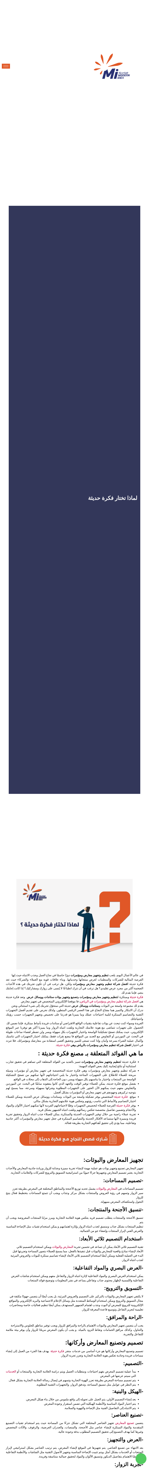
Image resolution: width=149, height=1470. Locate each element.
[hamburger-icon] (6, 66)
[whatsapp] (141, 1458)
